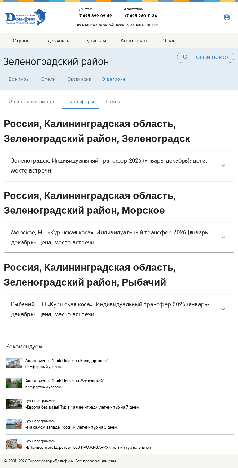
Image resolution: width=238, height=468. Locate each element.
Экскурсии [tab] (80, 79)
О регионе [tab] (114, 79)
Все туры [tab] (19, 79)
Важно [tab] (113, 101)
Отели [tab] (48, 79)
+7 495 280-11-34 (140, 15)
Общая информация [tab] (33, 101)
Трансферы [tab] (80, 101)
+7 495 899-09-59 (94, 15)
